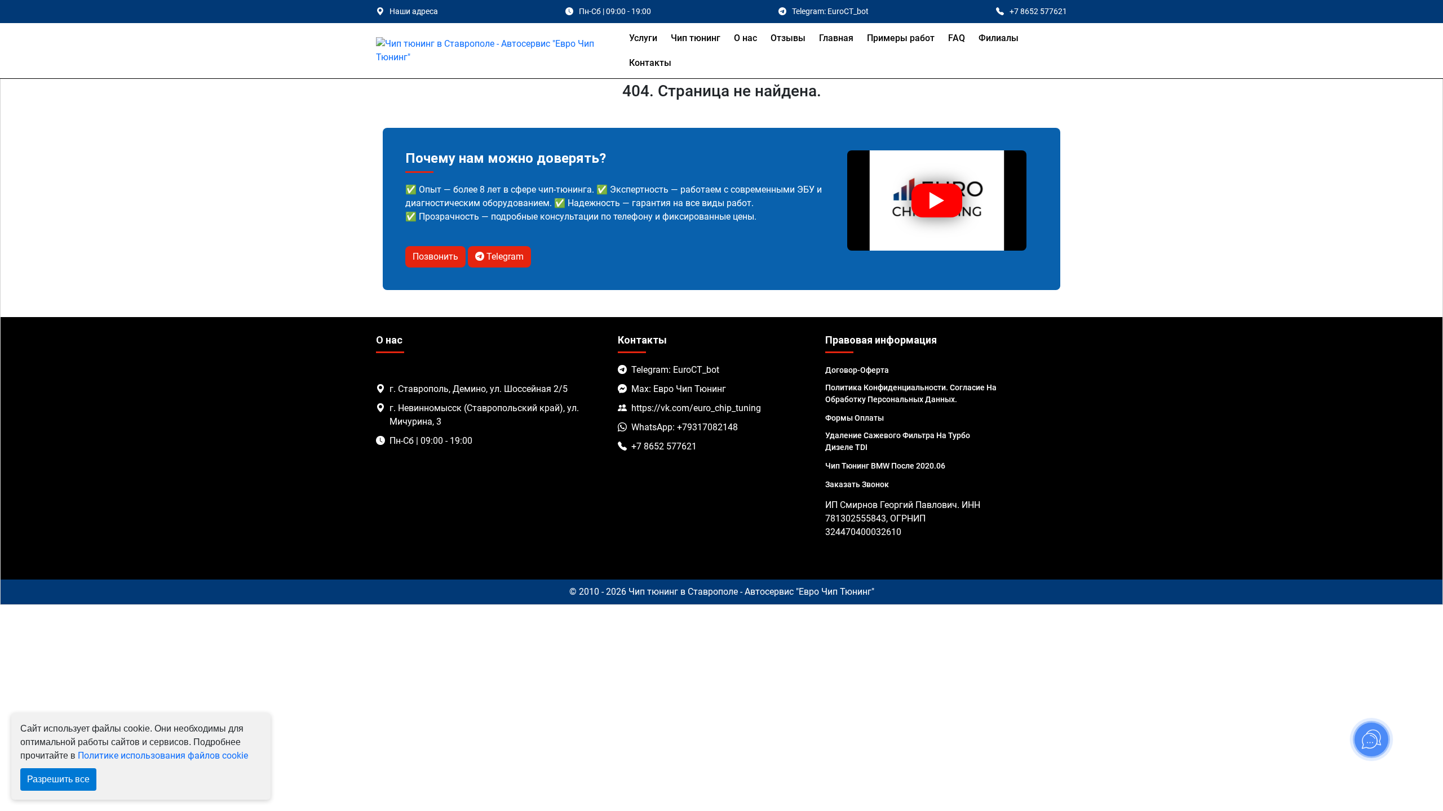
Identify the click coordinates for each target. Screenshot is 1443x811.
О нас (745, 38)
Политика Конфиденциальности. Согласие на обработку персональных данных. (911, 393)
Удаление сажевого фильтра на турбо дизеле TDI (897, 441)
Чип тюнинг (695, 38)
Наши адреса (413, 11)
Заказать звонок (857, 484)
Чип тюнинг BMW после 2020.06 (885, 465)
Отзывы (788, 38)
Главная (836, 38)
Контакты (650, 62)
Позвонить (435, 256)
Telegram (504, 256)
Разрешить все (58, 779)
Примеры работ (901, 38)
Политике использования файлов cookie (163, 755)
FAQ (956, 38)
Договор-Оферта (857, 370)
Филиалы (999, 38)
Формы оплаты (854, 417)
